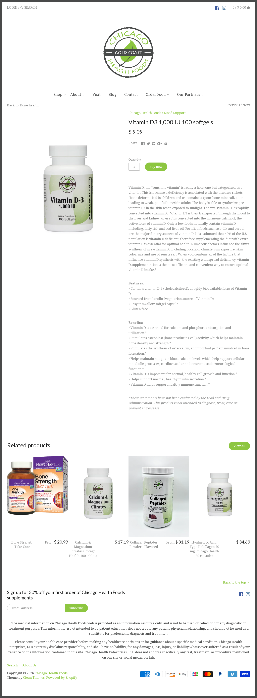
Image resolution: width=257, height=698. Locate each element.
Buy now (156, 167)
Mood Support (175, 113)
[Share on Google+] (159, 143)
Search (12, 665)
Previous (233, 105)
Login (12, 7)
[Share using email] (165, 143)
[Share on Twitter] (148, 143)
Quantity (134, 159)
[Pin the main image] (153, 143)
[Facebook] (217, 7)
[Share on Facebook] (143, 143)
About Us (29, 665)
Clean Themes (34, 677)
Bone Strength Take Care (22, 544)
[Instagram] (224, 7)
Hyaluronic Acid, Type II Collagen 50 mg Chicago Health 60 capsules (204, 549)
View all (239, 446)
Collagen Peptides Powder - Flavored (144, 544)
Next (246, 105)
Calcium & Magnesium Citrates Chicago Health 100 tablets (83, 549)
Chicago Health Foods (144, 113)
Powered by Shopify (61, 677)
